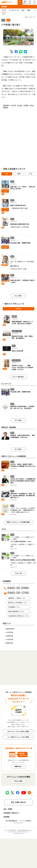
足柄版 (4, 7)
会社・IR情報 (8, 809)
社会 (28, 10)
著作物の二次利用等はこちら (17, 603)
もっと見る (18, 296)
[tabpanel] (18, 37)
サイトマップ (18, 823)
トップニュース (14, 10)
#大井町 (13, 105)
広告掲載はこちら (14, 607)
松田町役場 (9, 636)
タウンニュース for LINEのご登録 (18, 731)
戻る (4, 14)
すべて (4, 10)
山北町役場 (9, 639)
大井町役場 (9, 632)
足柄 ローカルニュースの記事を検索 (18, 522)
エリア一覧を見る (18, 377)
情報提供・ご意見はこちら (17, 598)
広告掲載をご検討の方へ (11, 813)
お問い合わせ (20, 802)
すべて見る (18, 420)
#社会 (32, 105)
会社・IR (25, 3)
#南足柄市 (6, 105)
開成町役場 (9, 643)
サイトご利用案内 (25, 821)
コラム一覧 (18, 573)
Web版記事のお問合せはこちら (18, 616)
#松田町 (26, 105)
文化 (23, 10)
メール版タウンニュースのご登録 (18, 737)
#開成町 (5, 107)
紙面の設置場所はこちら (16, 611)
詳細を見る (18, 766)
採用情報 (6, 817)
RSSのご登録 (18, 781)
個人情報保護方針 (11, 821)
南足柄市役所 (10, 629)
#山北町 (19, 105)
